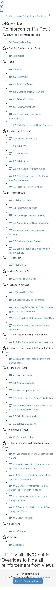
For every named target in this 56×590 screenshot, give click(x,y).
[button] (2, 2)
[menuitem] (2, 7)
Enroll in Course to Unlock (28, 581)
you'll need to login (40, 576)
